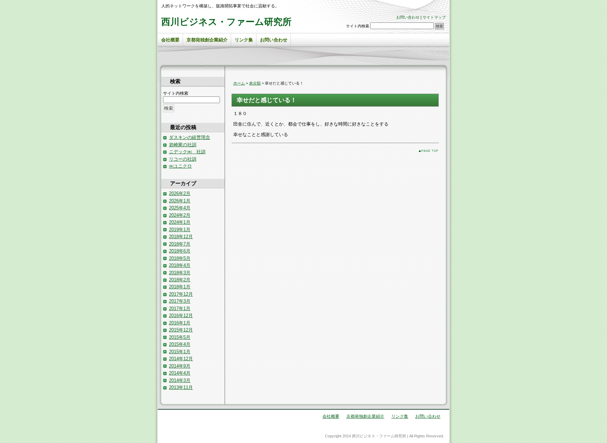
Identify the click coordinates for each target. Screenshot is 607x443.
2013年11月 (181, 387)
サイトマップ (434, 17)
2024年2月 (179, 215)
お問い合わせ (407, 17)
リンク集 (244, 39)
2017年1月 (179, 308)
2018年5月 (179, 258)
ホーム (239, 83)
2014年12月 (181, 358)
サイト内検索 (357, 26)
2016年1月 (179, 322)
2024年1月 (179, 222)
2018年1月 (179, 286)
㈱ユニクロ (180, 166)
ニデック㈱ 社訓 (187, 151)
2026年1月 (179, 200)
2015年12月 (181, 330)
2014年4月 (179, 373)
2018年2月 (179, 279)
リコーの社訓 (182, 159)
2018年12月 (181, 236)
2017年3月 (179, 301)
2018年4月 (179, 265)
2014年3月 (179, 380)
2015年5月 (179, 337)
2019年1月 (179, 229)
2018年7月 (179, 244)
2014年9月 (179, 366)
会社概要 (170, 39)
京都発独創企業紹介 (207, 39)
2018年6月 (179, 251)
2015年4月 (179, 344)
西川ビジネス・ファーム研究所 (226, 22)
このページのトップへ (428, 150)
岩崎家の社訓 (182, 144)
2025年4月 (179, 207)
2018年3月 (179, 272)
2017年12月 (181, 294)
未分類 (255, 83)
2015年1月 (179, 351)
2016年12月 (181, 315)
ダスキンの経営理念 (189, 137)
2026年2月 (179, 193)
